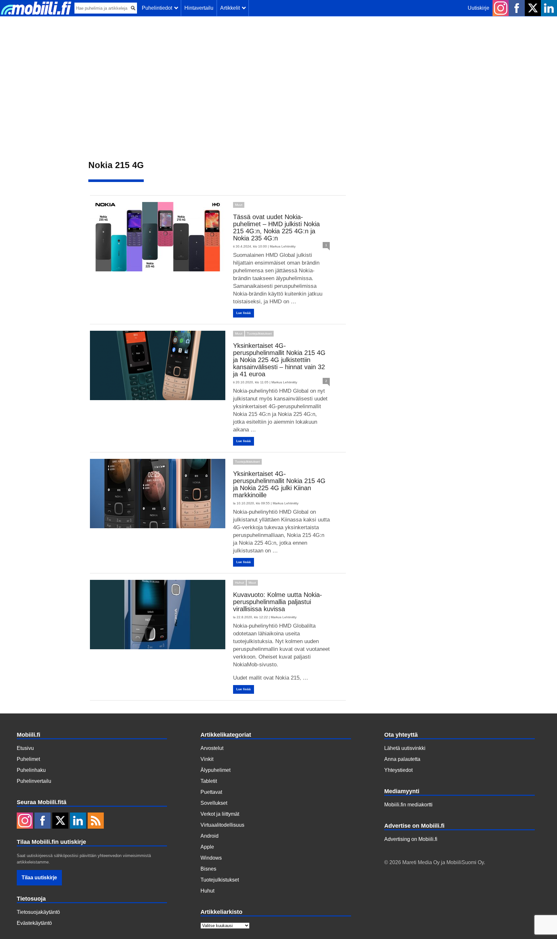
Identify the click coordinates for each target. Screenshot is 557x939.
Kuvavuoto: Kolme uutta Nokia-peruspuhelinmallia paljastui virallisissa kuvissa (277, 601)
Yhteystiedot (398, 770)
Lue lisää (243, 313)
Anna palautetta (402, 759)
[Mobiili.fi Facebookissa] (517, 8)
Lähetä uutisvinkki (404, 748)
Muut (238, 205)
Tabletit (208, 781)
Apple (207, 847)
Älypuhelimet (215, 770)
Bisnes (208, 869)
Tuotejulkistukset (259, 333)
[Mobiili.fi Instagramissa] (501, 8)
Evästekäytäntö (34, 923)
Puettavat (211, 792)
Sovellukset (213, 803)
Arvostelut (211, 748)
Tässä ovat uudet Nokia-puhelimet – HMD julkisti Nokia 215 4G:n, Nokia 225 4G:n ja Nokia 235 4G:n (276, 227)
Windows (211, 858)
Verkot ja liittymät (219, 814)
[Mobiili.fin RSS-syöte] (96, 821)
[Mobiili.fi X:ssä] (533, 8)
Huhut (239, 582)
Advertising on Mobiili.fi (410, 839)
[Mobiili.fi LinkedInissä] (549, 8)
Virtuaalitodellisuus (222, 825)
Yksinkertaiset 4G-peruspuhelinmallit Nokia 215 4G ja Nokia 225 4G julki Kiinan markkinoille (279, 484)
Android (209, 836)
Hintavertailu (198, 8)
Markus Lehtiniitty (283, 246)
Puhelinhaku (31, 770)
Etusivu (25, 748)
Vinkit (206, 759)
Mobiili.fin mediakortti (408, 804)
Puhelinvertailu (34, 781)
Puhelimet (28, 759)
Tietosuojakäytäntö (38, 912)
